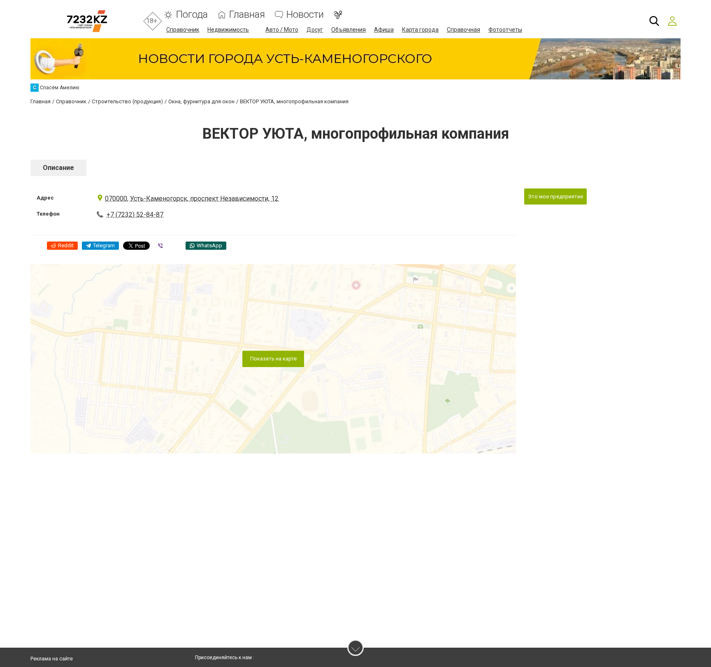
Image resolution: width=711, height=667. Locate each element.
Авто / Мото (281, 29)
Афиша (384, 29)
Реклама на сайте (51, 659)
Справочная (463, 29)
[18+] (87, 21)
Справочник (182, 29)
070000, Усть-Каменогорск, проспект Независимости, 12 (192, 198)
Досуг (315, 29)
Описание (58, 168)
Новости (305, 14)
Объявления (348, 29)
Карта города (420, 29)
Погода (192, 14)
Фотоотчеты (505, 29)
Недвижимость (228, 29)
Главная (247, 14)
